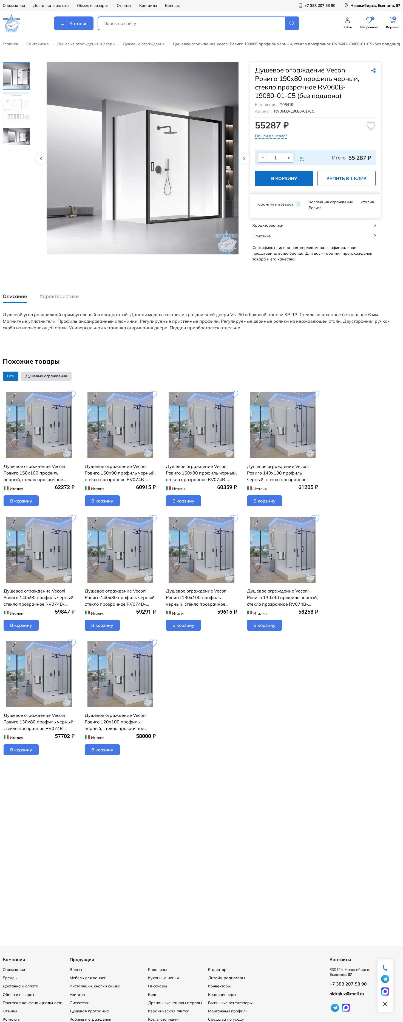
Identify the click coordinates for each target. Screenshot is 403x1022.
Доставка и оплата (51, 5)
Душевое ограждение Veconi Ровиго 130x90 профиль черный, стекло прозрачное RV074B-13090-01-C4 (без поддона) (282, 597)
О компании (14, 5)
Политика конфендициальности (32, 1002)
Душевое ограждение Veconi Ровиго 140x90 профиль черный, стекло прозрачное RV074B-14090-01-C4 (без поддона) (39, 597)
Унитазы (77, 994)
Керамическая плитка (168, 1011)
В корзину (284, 178)
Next (244, 158)
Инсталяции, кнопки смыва (95, 986)
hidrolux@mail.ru (347, 993)
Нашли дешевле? (271, 135)
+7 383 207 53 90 (348, 984)
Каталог (78, 23)
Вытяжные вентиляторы (230, 1002)
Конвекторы (219, 986)
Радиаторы (218, 969)
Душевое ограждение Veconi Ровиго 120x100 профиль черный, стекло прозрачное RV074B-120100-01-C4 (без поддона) (115, 722)
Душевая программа (89, 1011)
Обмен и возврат (93, 5)
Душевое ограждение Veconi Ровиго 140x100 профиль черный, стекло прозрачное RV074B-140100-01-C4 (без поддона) (278, 473)
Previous (41, 158)
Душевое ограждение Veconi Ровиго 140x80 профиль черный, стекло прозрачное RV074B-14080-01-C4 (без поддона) (120, 597)
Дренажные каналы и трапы (175, 1002)
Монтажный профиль (228, 1011)
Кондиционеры (222, 994)
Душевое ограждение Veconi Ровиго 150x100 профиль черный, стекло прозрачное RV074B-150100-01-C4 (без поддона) (34, 473)
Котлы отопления (164, 1019)
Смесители (79, 1002)
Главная (10, 43)
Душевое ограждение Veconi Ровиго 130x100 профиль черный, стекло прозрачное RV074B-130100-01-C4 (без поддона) (197, 597)
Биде (152, 994)
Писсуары (157, 986)
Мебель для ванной (88, 977)
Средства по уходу (226, 1019)
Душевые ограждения (143, 43)
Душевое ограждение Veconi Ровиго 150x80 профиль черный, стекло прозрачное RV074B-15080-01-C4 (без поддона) (201, 473)
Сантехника (37, 43)
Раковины (157, 969)
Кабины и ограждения (90, 1019)
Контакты (148, 5)
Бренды (172, 5)
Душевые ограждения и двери (86, 43)
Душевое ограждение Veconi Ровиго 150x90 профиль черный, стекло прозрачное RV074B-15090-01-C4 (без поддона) (120, 473)
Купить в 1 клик (347, 178)
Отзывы (124, 5)
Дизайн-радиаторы (226, 977)
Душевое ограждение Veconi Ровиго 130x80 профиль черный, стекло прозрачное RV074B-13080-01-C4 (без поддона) (39, 722)
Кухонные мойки (163, 977)
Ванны (76, 969)
